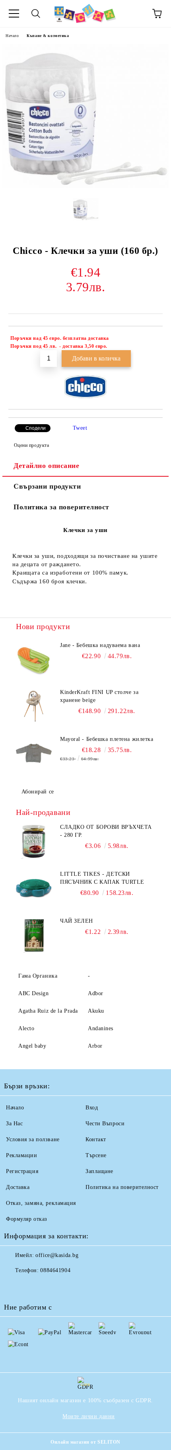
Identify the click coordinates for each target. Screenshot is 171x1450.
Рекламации (21, 1155)
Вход (92, 1108)
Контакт (96, 1139)
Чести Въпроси (105, 1123)
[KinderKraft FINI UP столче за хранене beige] (34, 706)
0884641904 (55, 1270)
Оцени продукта (31, 445)
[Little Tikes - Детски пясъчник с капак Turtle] (34, 888)
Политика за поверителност (61, 507)
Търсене (96, 1155)
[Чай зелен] (34, 935)
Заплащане (99, 1171)
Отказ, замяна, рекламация (41, 1203)
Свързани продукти (47, 486)
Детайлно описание (47, 466)
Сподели (35, 428)
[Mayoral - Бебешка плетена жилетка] (34, 753)
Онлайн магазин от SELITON (85, 1442)
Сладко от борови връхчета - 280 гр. (106, 831)
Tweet (80, 428)
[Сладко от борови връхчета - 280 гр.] (34, 841)
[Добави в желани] (151, 339)
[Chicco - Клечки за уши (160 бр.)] (85, 186)
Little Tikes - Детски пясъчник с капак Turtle (102, 878)
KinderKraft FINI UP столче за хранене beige (99, 696)
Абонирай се (37, 792)
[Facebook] (14, 1286)
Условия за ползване (33, 1139)
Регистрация (22, 1171)
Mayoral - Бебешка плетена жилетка (106, 739)
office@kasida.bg (56, 1255)
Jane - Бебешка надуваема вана (100, 645)
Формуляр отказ (26, 1219)
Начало (12, 35)
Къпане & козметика (48, 35)
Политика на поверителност (122, 1187)
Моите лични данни (88, 1416)
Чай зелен (76, 921)
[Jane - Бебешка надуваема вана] (34, 659)
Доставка (17, 1187)
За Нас (14, 1123)
